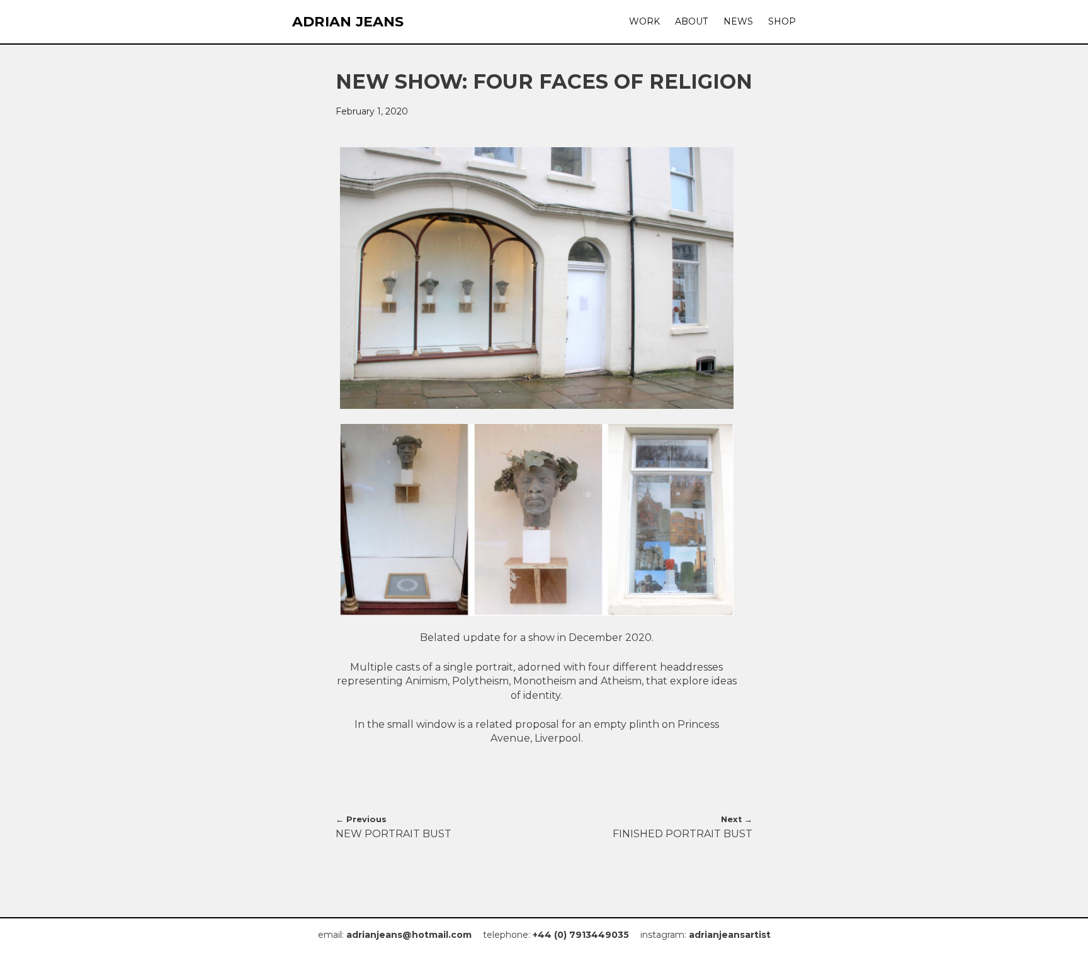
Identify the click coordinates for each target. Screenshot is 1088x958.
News (738, 21)
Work (644, 21)
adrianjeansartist (730, 934)
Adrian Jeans (348, 22)
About (691, 21)
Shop (782, 21)
